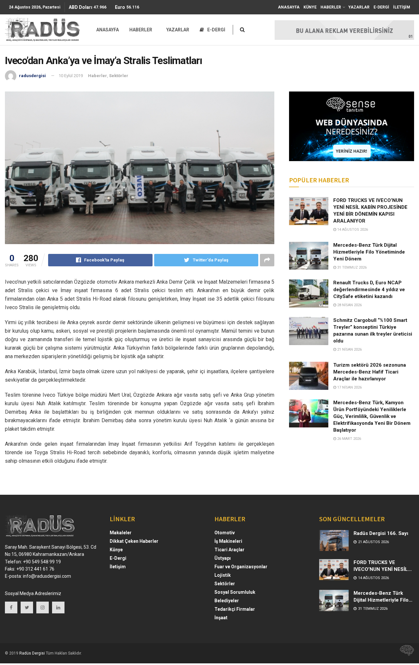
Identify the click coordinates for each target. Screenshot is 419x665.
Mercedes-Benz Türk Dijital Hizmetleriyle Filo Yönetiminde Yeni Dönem (369, 252)
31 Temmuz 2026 (351, 267)
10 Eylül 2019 (71, 75)
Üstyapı (222, 558)
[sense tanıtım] (405, 653)
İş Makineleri (228, 541)
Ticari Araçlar (229, 549)
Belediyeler (226, 600)
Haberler (97, 75)
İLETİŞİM (401, 7)
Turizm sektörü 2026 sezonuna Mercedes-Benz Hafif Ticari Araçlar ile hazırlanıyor (369, 372)
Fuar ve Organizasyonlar (240, 566)
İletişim (118, 566)
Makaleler (121, 532)
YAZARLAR (359, 7)
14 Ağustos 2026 (352, 229)
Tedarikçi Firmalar (234, 609)
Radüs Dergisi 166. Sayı (381, 533)
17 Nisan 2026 (349, 387)
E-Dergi (118, 558)
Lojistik (222, 575)
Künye (116, 549)
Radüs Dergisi (32, 653)
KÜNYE (310, 7)
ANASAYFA (289, 7)
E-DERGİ (381, 7)
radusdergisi (32, 75)
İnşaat (221, 617)
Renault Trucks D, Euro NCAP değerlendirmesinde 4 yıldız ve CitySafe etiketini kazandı (369, 289)
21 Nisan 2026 (349, 349)
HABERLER (330, 7)
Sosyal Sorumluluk (234, 592)
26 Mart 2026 (348, 439)
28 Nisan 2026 (349, 305)
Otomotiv (224, 532)
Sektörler (118, 75)
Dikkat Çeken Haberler (134, 541)
